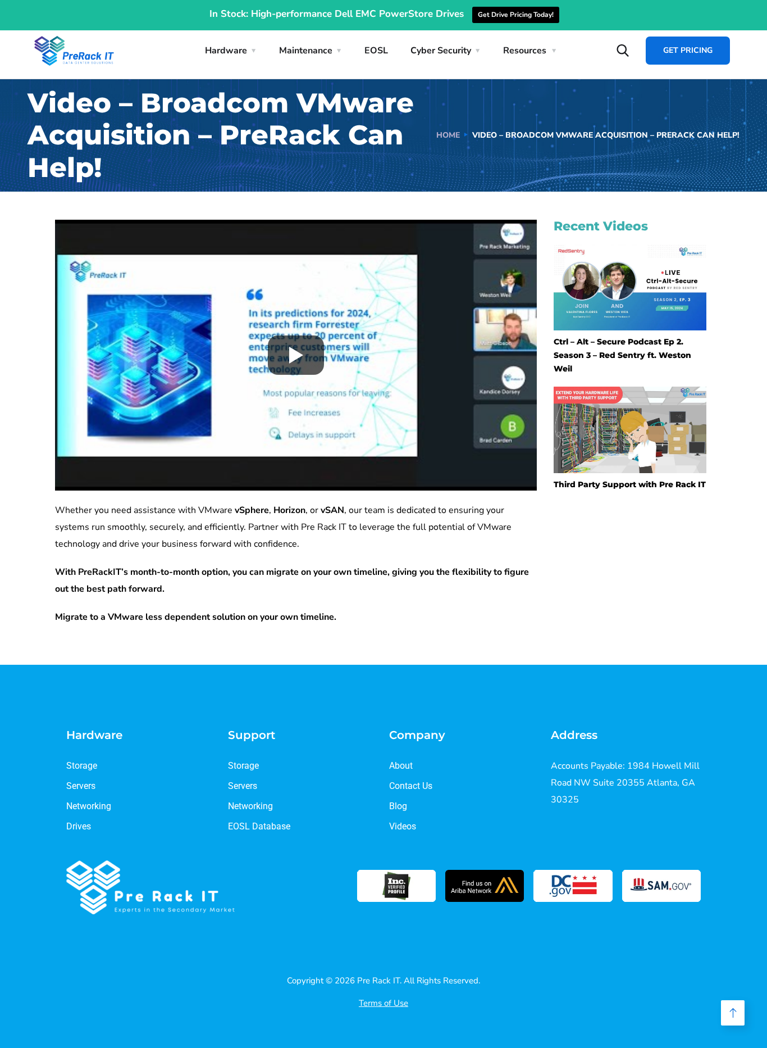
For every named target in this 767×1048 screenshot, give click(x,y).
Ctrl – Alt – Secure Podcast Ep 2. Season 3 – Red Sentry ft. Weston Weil (622, 355)
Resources (524, 50)
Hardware (226, 50)
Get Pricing (688, 50)
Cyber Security (440, 50)
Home (448, 135)
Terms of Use (383, 1003)
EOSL (376, 50)
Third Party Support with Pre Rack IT (630, 484)
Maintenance (305, 50)
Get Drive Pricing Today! (516, 14)
